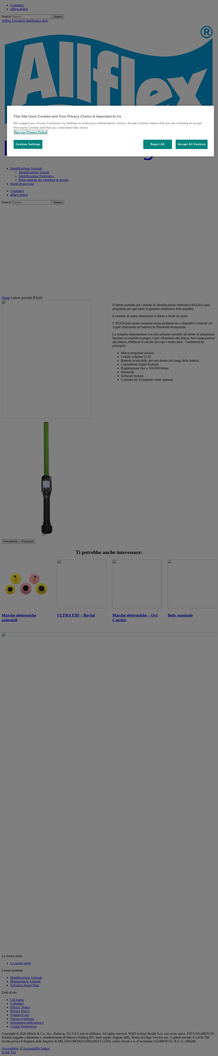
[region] (110, 131)
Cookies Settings (28, 144)
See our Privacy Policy (30, 132)
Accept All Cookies (191, 144)
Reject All (158, 144)
